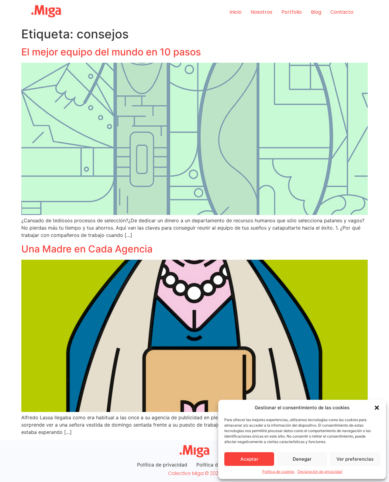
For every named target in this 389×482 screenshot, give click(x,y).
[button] (377, 408)
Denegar (302, 459)
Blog (316, 12)
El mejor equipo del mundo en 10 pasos (111, 52)
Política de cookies (278, 471)
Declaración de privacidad (320, 471)
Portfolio (291, 12)
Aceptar (249, 459)
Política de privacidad (162, 465)
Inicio (235, 12)
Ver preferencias (355, 459)
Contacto (341, 12)
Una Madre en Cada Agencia (87, 249)
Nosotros (261, 12)
